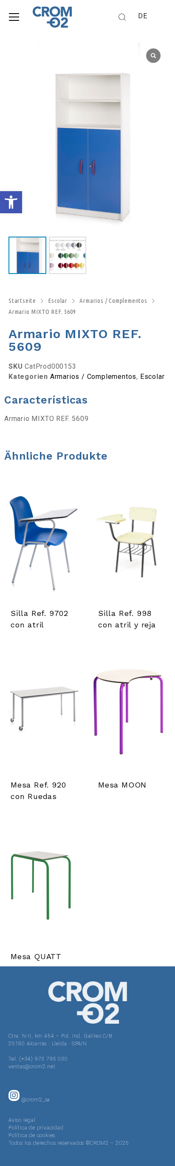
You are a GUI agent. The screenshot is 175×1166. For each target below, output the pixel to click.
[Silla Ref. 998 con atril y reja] (131, 539)
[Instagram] (14, 1095)
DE (142, 16)
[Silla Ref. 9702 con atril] (43, 539)
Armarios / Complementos (113, 300)
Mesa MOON (122, 784)
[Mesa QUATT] (43, 882)
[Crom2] (52, 17)
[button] (11, 202)
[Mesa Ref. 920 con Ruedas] (43, 711)
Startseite (22, 300)
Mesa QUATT (36, 956)
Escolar (58, 300)
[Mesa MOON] (131, 711)
